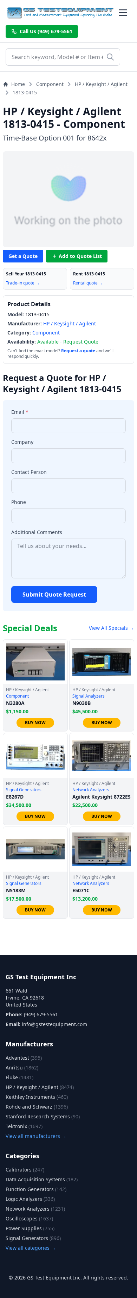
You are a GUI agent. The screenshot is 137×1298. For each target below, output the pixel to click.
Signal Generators (33, 1238)
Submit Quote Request (54, 594)
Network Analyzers (35, 1208)
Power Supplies (30, 1228)
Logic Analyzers (30, 1199)
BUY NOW (35, 723)
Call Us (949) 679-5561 (46, 31)
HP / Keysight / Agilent (101, 84)
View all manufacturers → (36, 1136)
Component (50, 84)
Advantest (24, 1057)
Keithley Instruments (37, 1097)
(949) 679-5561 (41, 1014)
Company (22, 442)
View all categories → (31, 1248)
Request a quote (78, 351)
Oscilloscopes (29, 1218)
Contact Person (29, 472)
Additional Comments (36, 532)
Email (19, 412)
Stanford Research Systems (43, 1116)
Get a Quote (23, 256)
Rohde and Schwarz (37, 1106)
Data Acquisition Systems (42, 1179)
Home (18, 84)
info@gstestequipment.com (54, 1024)
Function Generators (36, 1189)
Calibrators (25, 1169)
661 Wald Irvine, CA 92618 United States (25, 997)
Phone (18, 502)
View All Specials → (111, 628)
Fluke (19, 1077)
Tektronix (24, 1126)
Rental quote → (88, 283)
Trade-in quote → (23, 283)
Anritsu (22, 1067)
